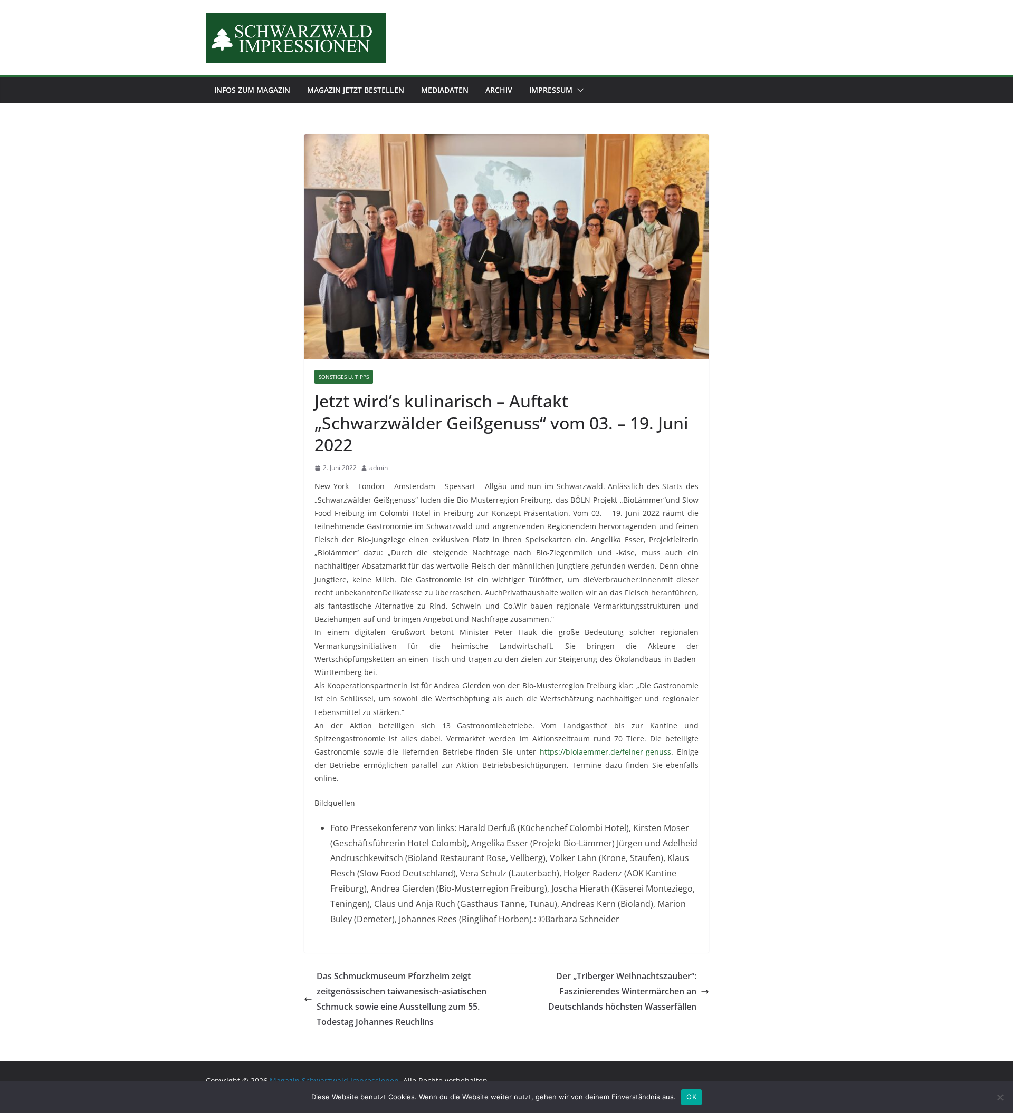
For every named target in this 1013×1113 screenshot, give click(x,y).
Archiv (498, 90)
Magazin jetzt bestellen (355, 90)
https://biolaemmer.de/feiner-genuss (605, 752)
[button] (578, 90)
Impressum (550, 90)
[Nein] (1000, 1097)
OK (691, 1096)
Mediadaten (445, 90)
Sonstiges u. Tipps (344, 376)
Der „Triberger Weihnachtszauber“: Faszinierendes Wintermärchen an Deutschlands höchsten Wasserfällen (622, 991)
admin (378, 467)
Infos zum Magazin (252, 90)
